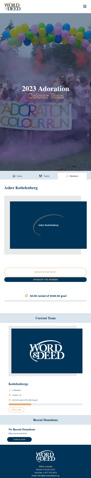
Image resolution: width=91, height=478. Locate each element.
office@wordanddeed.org (48, 475)
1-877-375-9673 (50, 472)
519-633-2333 (49, 469)
